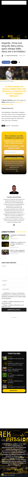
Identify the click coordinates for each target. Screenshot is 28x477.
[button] (2, 37)
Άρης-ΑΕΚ (8, 125)
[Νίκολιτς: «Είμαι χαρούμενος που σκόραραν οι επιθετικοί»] (5, 252)
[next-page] (5, 257)
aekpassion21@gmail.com (14, 469)
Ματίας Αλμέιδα (15, 125)
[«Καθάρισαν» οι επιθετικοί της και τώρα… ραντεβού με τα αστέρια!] (5, 244)
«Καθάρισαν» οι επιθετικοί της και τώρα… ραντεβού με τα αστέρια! (18, 244)
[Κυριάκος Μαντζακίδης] (3, 55)
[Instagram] (14, 225)
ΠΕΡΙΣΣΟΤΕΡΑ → (14, 390)
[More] (19, 62)
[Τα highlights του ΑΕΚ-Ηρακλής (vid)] (5, 237)
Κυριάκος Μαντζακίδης (12, 55)
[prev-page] (3, 257)
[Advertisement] (14, 3)
